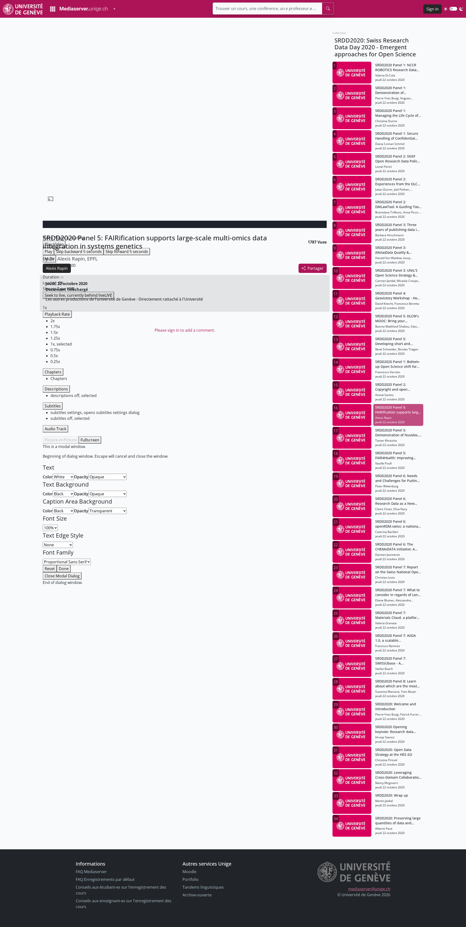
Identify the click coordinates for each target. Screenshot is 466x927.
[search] (328, 8)
